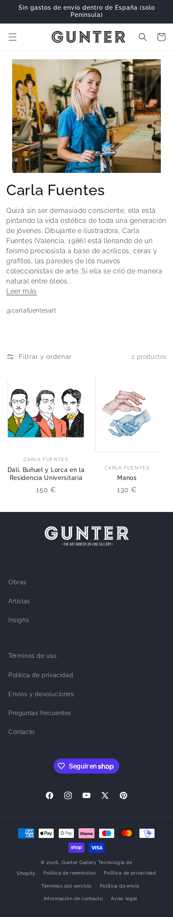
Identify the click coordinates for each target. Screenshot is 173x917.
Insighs (18, 620)
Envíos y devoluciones (41, 694)
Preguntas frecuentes (39, 713)
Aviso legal (124, 898)
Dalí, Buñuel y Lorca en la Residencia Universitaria (46, 473)
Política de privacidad (40, 675)
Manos (126, 477)
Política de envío (120, 886)
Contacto (21, 732)
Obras (17, 582)
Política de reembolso (69, 873)
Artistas (19, 601)
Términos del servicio (66, 886)
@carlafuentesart (31, 310)
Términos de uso (32, 655)
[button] (12, 37)
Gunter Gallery (79, 862)
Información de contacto (73, 898)
